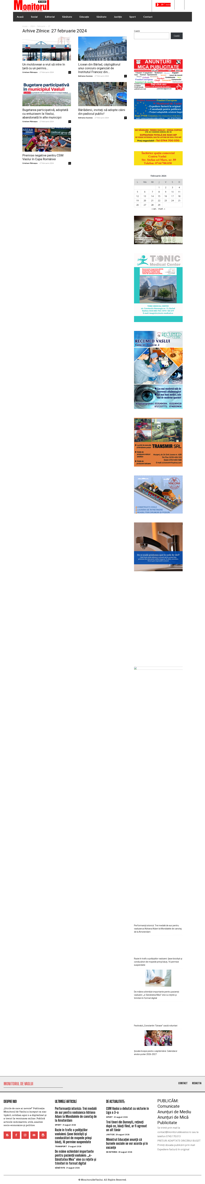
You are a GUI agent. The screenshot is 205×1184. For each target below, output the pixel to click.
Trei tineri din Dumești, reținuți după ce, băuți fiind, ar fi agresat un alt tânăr (126, 1126)
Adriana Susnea (85, 76)
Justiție (110, 1134)
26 (137, 204)
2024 (32, 26)
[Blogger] (7, 1135)
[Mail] (34, 1135)
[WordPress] (43, 1135)
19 (137, 200)
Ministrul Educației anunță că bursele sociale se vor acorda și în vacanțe (127, 1143)
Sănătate (60, 1168)
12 (137, 196)
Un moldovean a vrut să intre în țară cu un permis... (43, 66)
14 (152, 196)
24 (172, 200)
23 (165, 200)
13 (145, 196)
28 (152, 204)
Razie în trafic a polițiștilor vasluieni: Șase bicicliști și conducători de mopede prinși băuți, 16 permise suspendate (158, 961)
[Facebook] (16, 1135)
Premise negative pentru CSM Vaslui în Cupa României (42, 157)
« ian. (154, 208)
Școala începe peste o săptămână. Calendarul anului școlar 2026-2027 (155, 1052)
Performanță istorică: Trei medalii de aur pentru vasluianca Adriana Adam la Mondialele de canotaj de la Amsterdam (158, 928)
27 (145, 204)
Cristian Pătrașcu (30, 72)
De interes (111, 1152)
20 (145, 200)
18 (179, 196)
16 (165, 196)
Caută (137, 31)
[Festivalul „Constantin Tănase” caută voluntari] (158, 1012)
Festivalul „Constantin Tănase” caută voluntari (155, 1025)
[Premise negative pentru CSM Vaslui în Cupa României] (46, 140)
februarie (41, 26)
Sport (58, 1125)
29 (159, 204)
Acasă (24, 26)
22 (159, 200)
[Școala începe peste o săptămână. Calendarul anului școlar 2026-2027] (158, 1038)
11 (179, 191)
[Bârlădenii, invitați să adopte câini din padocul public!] (102, 94)
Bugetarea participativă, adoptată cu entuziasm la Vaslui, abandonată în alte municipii (45, 113)
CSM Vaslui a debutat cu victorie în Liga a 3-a (127, 1110)
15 (159, 196)
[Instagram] (25, 1135)
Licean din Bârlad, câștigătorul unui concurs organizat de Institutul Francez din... (99, 68)
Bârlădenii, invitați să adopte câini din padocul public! (101, 111)
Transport (61, 1146)
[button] (179, 5)
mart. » (161, 208)
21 (152, 200)
